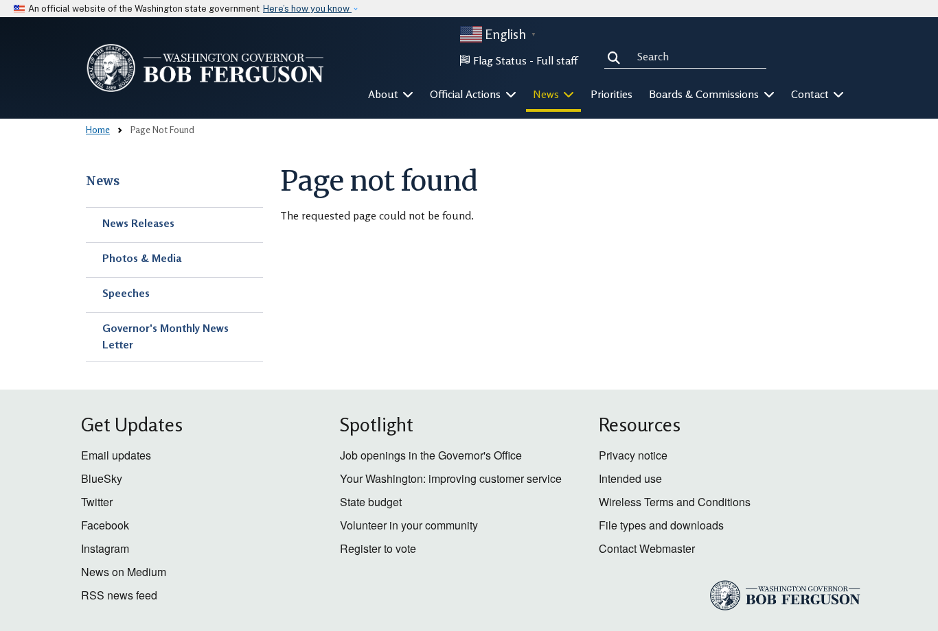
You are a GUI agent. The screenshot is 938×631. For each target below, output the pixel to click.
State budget (371, 502)
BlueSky (101, 478)
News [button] (547, 94)
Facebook (105, 525)
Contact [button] (811, 94)
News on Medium (123, 572)
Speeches (126, 293)
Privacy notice (633, 455)
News (102, 181)
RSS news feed (119, 595)
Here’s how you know (307, 8)
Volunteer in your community (409, 525)
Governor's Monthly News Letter (165, 336)
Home (98, 129)
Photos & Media (141, 258)
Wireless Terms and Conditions (675, 502)
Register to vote (378, 548)
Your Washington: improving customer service (451, 478)
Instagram (105, 548)
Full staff (556, 60)
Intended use (630, 478)
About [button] (384, 94)
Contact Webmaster (647, 548)
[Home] (205, 68)
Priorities (611, 94)
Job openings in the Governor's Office (431, 455)
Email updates (116, 455)
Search (616, 56)
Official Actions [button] (466, 94)
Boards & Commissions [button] (705, 94)
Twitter (97, 502)
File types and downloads (661, 525)
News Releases (138, 223)
